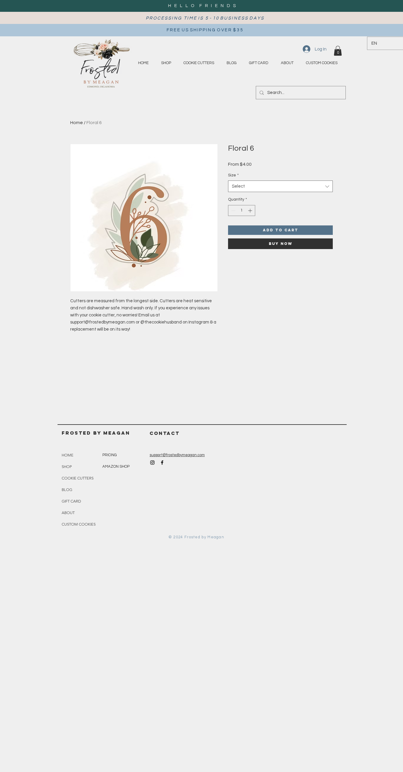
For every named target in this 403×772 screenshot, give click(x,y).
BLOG (67, 489)
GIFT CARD (71, 501)
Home (76, 122)
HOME (67, 455)
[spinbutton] (241, 210)
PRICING (109, 455)
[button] (338, 51)
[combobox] (280, 186)
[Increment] (250, 210)
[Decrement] (232, 210)
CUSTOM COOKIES (79, 524)
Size (233, 175)
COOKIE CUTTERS (78, 478)
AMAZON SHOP (116, 466)
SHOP (67, 466)
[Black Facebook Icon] (162, 462)
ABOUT (68, 513)
